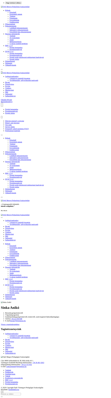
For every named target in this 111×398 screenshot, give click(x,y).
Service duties (10, 127)
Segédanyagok (10, 374)
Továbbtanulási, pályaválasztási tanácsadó (24, 80)
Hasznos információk (12, 34)
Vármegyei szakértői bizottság (20, 78)
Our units (8, 125)
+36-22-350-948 (16, 319)
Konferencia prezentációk (14, 378)
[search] (2, 69)
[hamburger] (2, 217)
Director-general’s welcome (14, 121)
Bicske (7, 82)
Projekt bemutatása (16, 47)
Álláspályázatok (10, 65)
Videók (7, 376)
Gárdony (8, 88)
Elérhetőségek (10, 61)
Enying (7, 86)
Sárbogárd (8, 94)
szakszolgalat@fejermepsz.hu (16, 366)
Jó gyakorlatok (15, 38)
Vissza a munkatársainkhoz (10, 324)
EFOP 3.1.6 (9, 51)
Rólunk (7, 10)
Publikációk (9, 372)
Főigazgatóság (10, 24)
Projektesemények (16, 49)
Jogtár (12, 40)
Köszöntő (13, 12)
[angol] (2, 117)
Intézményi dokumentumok (19, 30)
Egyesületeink (14, 20)
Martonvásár (9, 90)
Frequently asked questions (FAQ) (17, 129)
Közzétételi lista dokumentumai (20, 32)
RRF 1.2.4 (8, 46)
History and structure (12, 123)
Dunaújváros (9, 84)
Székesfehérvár (10, 96)
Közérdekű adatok (16, 14)
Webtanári (8, 63)
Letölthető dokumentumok (19, 28)
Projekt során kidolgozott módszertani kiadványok (27, 57)
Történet (12, 16)
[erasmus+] (2, 105)
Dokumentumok (10, 26)
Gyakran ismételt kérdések (19, 44)
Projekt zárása (14, 59)
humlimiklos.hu (13, 389)
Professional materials (12, 131)
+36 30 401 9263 (38, 363)
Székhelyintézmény (12, 76)
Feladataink (13, 18)
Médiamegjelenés (15, 42)
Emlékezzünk (14, 22)
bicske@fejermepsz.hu (18, 321)
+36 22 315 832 (26, 364)
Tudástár (12, 36)
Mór (6, 92)
